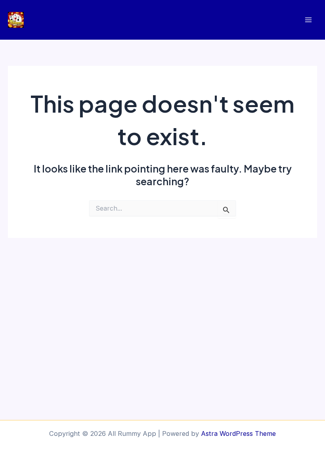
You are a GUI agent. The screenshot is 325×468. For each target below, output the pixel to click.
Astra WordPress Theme (238, 433)
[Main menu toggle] (308, 20)
